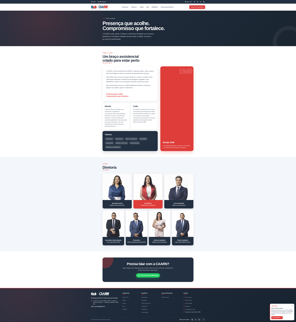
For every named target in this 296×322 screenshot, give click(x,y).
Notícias (142, 7)
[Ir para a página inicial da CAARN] (103, 7)
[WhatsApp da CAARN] (200, 2)
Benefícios (133, 7)
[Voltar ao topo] (203, 319)
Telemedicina (144, 306)
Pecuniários (144, 300)
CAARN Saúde (145, 312)
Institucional (125, 7)
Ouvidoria (93, 1)
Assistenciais (145, 297)
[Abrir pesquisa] (204, 2)
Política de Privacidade (184, 319)
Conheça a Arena (165, 297)
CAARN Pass (145, 309)
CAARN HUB (154, 7)
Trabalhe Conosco (101, 1)
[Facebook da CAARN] (197, 2)
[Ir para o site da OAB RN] (94, 7)
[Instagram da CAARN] (194, 2)
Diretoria (124, 300)
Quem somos (125, 297)
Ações (147, 7)
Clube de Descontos (146, 303)
